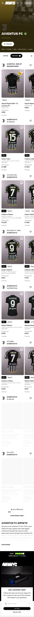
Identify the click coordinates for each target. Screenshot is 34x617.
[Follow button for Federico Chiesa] (21, 182)
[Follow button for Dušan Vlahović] (21, 238)
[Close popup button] (30, 569)
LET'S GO (17, 608)
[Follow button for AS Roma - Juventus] (30, 343)
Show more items (17, 515)
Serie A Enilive (22, 49)
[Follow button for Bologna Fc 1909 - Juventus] (30, 232)
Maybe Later (17, 612)
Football (9, 49)
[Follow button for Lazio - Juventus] (30, 453)
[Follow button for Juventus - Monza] (30, 121)
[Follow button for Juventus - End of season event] (30, 65)
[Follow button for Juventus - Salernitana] (30, 287)
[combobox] (17, 603)
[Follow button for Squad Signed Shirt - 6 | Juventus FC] (21, 71)
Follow (9, 44)
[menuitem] (3, 3)
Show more (6, 544)
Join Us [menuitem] (28, 3)
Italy (15, 49)
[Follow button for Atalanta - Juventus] (30, 176)
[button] (29, 603)
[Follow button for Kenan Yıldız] (21, 127)
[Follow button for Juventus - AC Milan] (30, 398)
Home (3, 49)
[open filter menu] (31, 56)
